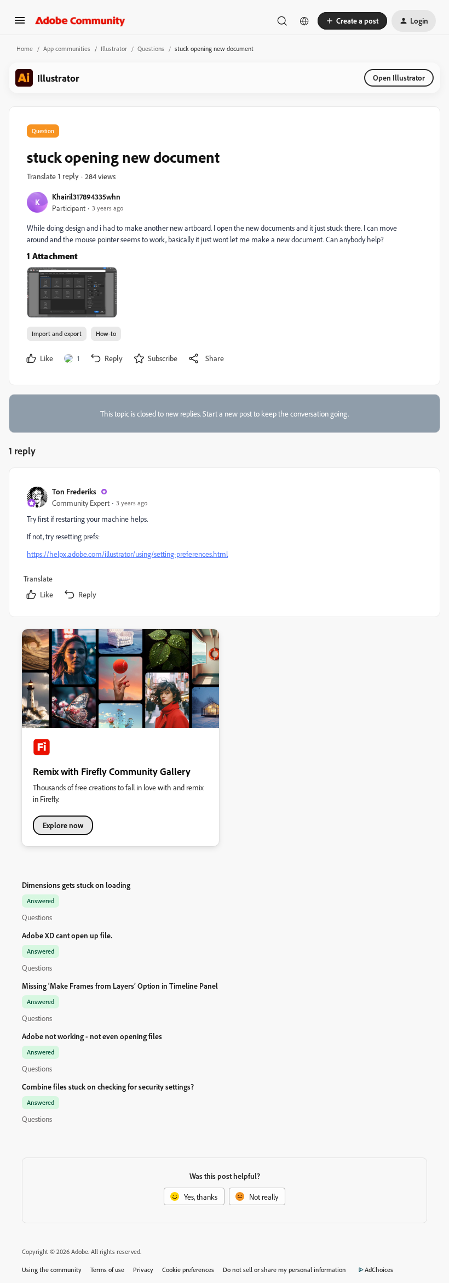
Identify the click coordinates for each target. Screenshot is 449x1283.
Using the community (52, 1269)
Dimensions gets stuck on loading (76, 884)
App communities (66, 48)
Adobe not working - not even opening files (92, 1036)
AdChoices (379, 1269)
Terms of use (107, 1269)
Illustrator (114, 48)
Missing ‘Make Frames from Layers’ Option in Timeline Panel (120, 985)
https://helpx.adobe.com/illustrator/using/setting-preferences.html (127, 553)
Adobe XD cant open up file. (67, 935)
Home (24, 48)
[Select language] (304, 21)
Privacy (143, 1269)
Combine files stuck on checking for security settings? (108, 1086)
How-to (106, 333)
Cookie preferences (188, 1269)
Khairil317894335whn (86, 196)
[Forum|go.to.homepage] (80, 21)
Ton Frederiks (74, 491)
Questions (150, 48)
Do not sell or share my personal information (284, 1269)
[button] (19, 23)
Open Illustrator (399, 77)
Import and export (57, 333)
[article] (224, 544)
